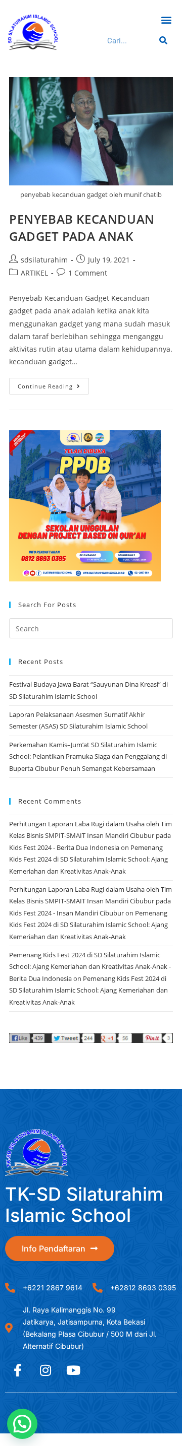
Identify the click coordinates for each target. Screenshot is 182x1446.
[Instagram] (45, 1370)
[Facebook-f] (17, 1370)
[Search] (161, 40)
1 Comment (87, 273)
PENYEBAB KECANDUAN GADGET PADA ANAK (82, 227)
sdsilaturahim (44, 260)
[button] (166, 20)
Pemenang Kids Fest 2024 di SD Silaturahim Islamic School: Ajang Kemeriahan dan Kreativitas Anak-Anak (88, 859)
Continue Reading (53, 384)
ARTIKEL (34, 273)
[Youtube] (73, 1370)
